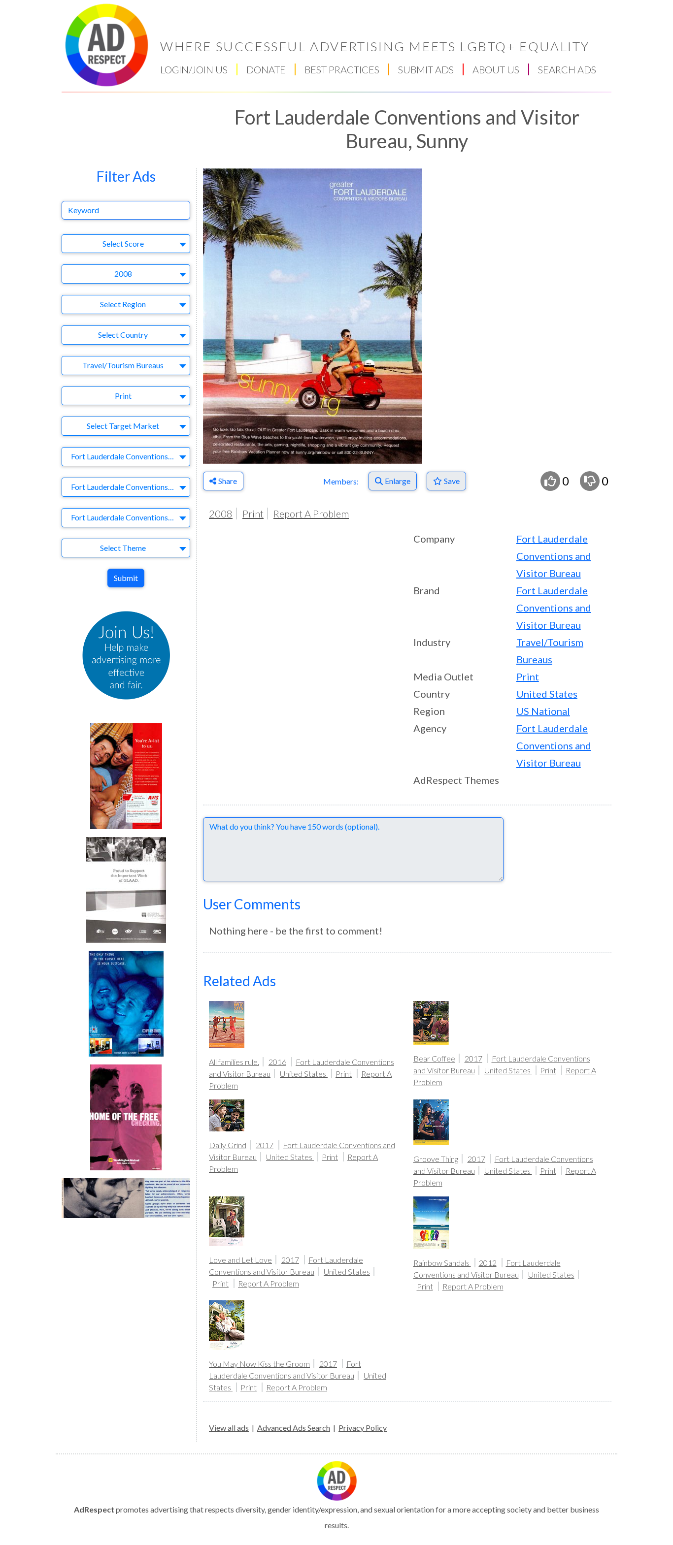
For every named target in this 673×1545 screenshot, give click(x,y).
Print (253, 513)
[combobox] (126, 244)
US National (543, 711)
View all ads (229, 1427)
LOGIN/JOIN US (194, 69)
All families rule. (234, 1061)
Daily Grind (227, 1145)
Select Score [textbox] (123, 243)
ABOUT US (495, 69)
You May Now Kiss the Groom (259, 1363)
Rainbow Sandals (442, 1262)
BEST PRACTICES (341, 69)
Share (227, 480)
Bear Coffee (434, 1058)
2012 (488, 1262)
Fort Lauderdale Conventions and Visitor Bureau (553, 556)
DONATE (266, 69)
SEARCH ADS (567, 69)
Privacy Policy (362, 1427)
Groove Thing (435, 1158)
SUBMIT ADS (426, 69)
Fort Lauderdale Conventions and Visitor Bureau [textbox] (128, 456)
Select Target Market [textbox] (123, 425)
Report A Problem (311, 513)
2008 (221, 513)
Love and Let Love (240, 1259)
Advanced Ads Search (293, 1427)
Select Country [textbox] (123, 334)
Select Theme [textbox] (123, 547)
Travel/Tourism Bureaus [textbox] (123, 365)
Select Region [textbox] (123, 304)
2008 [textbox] (123, 273)
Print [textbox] (123, 395)
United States (546, 694)
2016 (277, 1061)
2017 (473, 1058)
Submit (126, 577)
